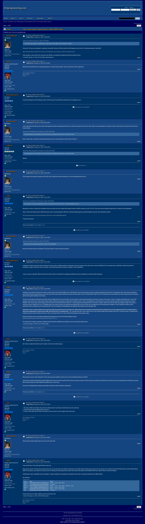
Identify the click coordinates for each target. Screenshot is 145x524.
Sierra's (50, 18)
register (131, 7)
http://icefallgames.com (39, 225)
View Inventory (8, 52)
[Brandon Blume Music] (5, 117)
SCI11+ (24, 75)
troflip (8, 196)
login (126, 7)
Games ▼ (14, 18)
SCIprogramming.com (15, 8)
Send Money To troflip (10, 212)
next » (140, 23)
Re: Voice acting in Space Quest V (35, 35)
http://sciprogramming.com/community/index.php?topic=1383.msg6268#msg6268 (44, 215)
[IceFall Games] (5, 216)
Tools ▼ (22, 18)
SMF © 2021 (71, 518)
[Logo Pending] (5, 91)
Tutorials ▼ (30, 18)
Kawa (8, 62)
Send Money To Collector (11, 160)
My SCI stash (26, 74)
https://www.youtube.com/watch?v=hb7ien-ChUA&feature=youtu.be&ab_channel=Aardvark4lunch (49, 51)
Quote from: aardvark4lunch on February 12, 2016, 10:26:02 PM (38, 201)
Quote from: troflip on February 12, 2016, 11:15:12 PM (36, 241)
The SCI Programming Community (73, 513)
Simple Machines (79, 518)
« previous (136, 23)
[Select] (27, 479)
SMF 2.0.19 (64, 518)
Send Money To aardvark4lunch (12, 54)
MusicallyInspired (12, 95)
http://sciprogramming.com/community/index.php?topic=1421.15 (40, 318)
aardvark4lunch (11, 36)
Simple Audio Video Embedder (72, 520)
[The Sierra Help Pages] (5, 164)
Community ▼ (41, 18)
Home (6, 18)
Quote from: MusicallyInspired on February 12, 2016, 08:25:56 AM (39, 131)
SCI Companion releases (29, 73)
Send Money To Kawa (10, 85)
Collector (9, 145)
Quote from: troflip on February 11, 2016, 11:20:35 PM (36, 40)
